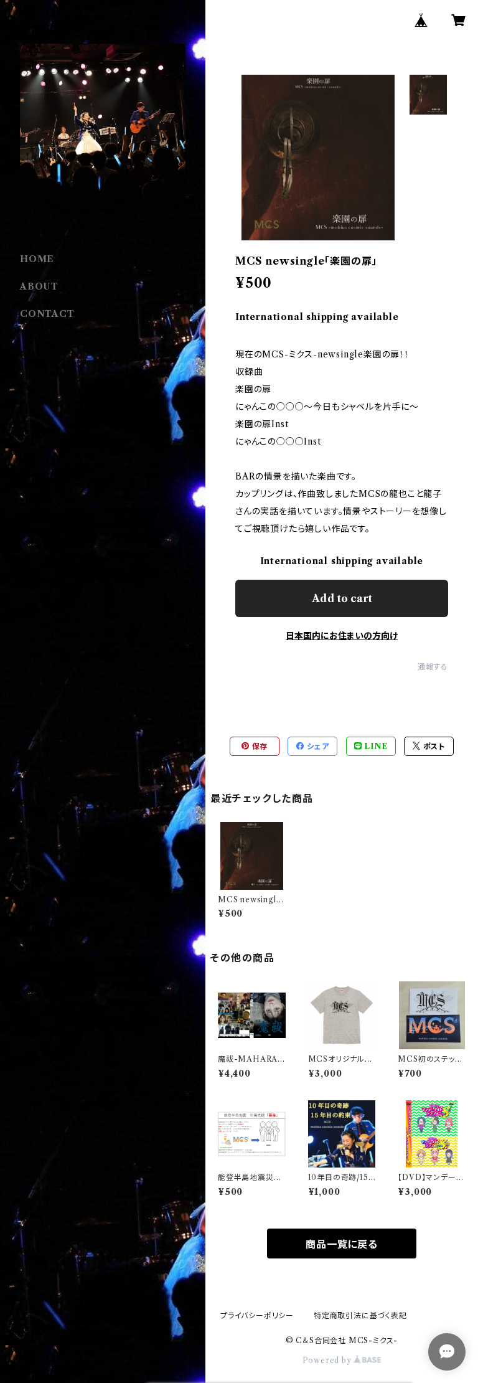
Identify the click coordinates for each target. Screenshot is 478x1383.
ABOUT (39, 286)
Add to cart (342, 598)
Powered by (328, 1360)
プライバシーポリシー (257, 1315)
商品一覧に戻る (342, 1244)
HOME (37, 259)
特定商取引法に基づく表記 (360, 1315)
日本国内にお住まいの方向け (342, 635)
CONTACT (47, 313)
